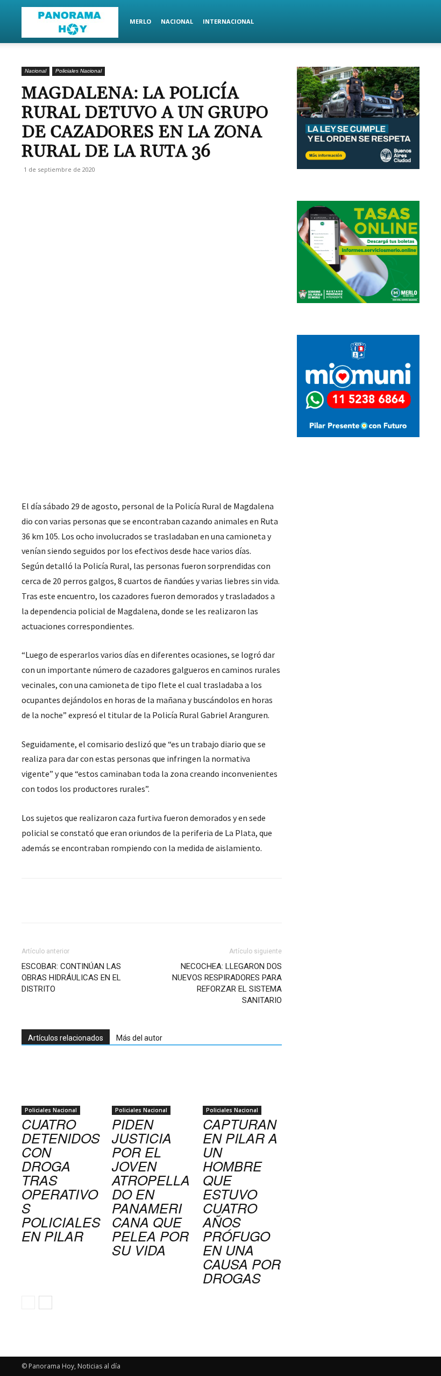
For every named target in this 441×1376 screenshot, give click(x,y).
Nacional (177, 21)
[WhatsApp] (173, 194)
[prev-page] (28, 1302)
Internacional (228, 21)
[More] (198, 194)
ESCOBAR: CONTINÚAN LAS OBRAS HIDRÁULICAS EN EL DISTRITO (71, 977)
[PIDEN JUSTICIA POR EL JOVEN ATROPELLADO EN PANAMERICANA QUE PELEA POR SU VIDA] (151, 1087)
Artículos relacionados (65, 1038)
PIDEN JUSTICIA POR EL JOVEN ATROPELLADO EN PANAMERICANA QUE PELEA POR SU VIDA (151, 1186)
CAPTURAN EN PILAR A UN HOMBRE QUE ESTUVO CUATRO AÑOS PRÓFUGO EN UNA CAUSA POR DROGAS (242, 1200)
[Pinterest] (148, 194)
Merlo (140, 21)
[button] (406, 22)
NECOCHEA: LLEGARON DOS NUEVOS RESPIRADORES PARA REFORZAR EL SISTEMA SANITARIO (227, 983)
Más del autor (139, 1038)
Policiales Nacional (78, 71)
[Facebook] (99, 194)
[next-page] (45, 1302)
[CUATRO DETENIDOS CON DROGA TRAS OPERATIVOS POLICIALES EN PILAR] (61, 1087)
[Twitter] (123, 194)
